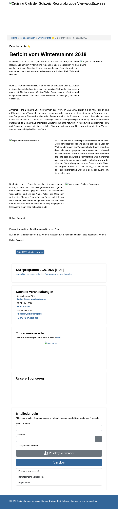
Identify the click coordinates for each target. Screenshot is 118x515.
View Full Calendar (28, 318)
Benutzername (23, 423)
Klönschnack (23, 306)
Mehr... (59, 337)
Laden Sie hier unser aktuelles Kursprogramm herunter (44, 274)
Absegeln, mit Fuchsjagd (29, 313)
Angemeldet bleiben (28, 445)
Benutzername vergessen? (31, 477)
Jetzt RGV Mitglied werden (30, 252)
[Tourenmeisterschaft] (59, 352)
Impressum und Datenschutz (84, 501)
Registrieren (24, 482)
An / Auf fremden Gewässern (31, 299)
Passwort (20, 434)
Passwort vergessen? (28, 471)
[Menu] (14, 13)
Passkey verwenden (61, 453)
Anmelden (59, 462)
